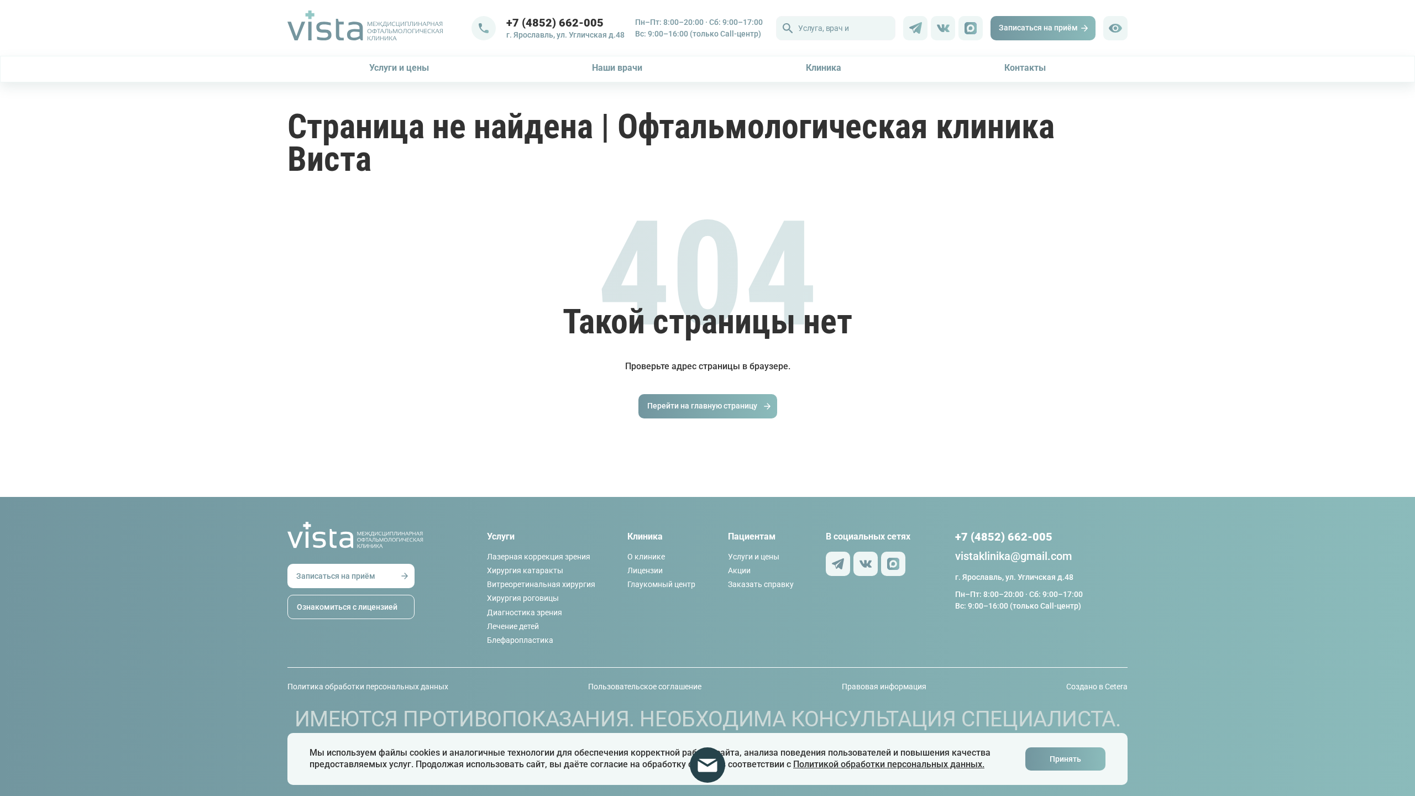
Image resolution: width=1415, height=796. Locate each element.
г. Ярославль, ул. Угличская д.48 (565, 34)
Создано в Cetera (1097, 686)
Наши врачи (617, 67)
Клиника (823, 67)
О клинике (646, 556)
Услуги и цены (399, 67)
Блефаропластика (520, 640)
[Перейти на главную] (379, 28)
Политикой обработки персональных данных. (888, 764)
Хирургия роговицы (523, 598)
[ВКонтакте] (943, 28)
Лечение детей (513, 626)
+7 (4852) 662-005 (555, 22)
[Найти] (788, 28)
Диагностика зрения (524, 612)
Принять (1065, 759)
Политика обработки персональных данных (367, 686)
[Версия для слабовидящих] (1115, 28)
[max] (970, 28)
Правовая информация (884, 686)
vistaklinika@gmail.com (1013, 556)
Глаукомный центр (661, 584)
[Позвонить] (483, 28)
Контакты (1025, 67)
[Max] (893, 564)
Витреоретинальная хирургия (541, 584)
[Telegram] (915, 28)
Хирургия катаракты (525, 570)
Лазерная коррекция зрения (538, 556)
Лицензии (645, 570)
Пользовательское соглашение (644, 686)
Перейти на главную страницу (702, 405)
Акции (739, 570)
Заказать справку (761, 584)
